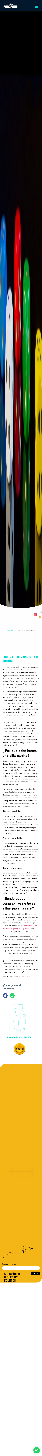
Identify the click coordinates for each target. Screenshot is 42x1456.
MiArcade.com (24, 977)
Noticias (13, 630)
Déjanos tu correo (9, 1264)
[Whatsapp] (12, 995)
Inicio (8, 630)
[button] (36, 6)
